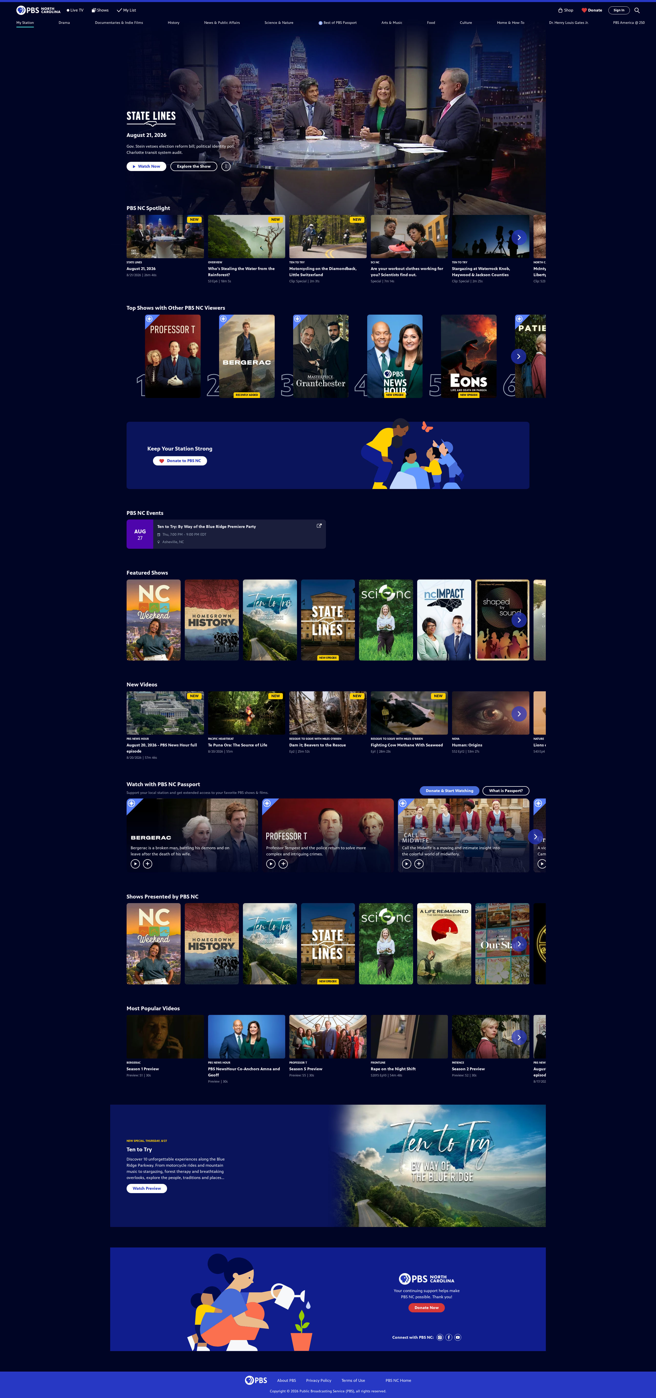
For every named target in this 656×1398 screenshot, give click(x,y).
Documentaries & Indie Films (119, 23)
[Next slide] (519, 237)
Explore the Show (194, 166)
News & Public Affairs (222, 23)
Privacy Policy (318, 1380)
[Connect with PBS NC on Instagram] (440, 1337)
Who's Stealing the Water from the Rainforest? (241, 271)
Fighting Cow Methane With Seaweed (407, 745)
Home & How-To (510, 23)
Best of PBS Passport (340, 23)
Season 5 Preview (305, 1068)
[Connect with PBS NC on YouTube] (457, 1337)
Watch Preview (147, 1188)
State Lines (134, 262)
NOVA (455, 739)
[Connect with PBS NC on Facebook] (448, 1337)
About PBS (286, 1380)
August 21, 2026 (147, 135)
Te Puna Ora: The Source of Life (237, 745)
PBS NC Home (398, 1380)
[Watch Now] (135, 863)
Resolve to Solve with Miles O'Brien (315, 739)
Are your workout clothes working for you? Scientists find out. (407, 271)
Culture (466, 23)
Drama (64, 23)
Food (431, 23)
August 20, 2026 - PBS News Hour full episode (162, 748)
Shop (568, 10)
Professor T (298, 1062)
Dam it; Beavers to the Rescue (317, 745)
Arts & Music (392, 23)
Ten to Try (297, 262)
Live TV (77, 10)
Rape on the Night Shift (393, 1068)
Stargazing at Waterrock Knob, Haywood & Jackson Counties (481, 271)
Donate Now (427, 1307)
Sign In (619, 10)
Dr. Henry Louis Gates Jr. (568, 23)
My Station (25, 23)
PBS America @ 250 (629, 23)
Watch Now (149, 166)
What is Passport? (506, 790)
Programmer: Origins (467, 745)
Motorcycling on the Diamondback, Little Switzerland (322, 271)
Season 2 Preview (468, 1068)
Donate (595, 10)
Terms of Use (353, 1380)
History (173, 23)
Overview (215, 262)
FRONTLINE (378, 1062)
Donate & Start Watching (449, 790)
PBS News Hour (138, 739)
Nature (539, 739)
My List (129, 10)
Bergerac (134, 1062)
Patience (458, 1062)
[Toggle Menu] (226, 166)
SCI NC (375, 262)
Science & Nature (279, 23)
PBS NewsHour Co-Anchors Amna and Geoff (244, 1071)
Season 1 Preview (143, 1068)
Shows (103, 10)
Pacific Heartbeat (221, 739)
